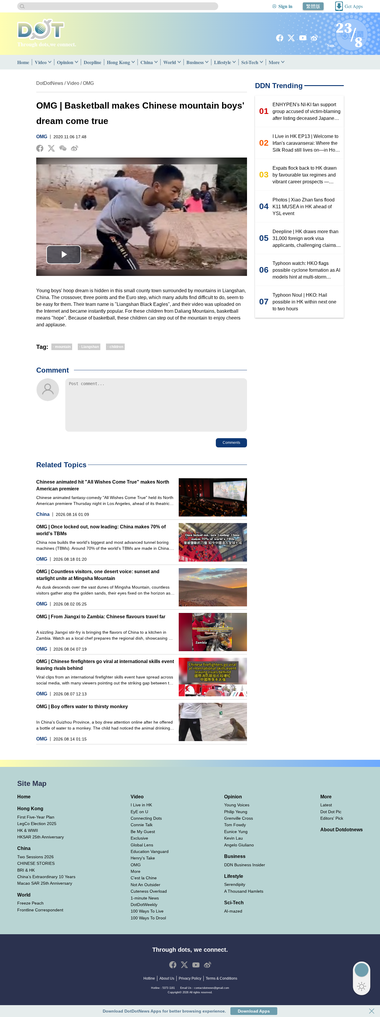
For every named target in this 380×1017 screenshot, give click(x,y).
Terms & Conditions (221, 978)
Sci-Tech (249, 62)
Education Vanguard (150, 851)
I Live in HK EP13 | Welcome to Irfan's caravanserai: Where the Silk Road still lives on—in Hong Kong (307, 143)
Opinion (65, 62)
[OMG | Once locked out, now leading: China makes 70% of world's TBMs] (213, 542)
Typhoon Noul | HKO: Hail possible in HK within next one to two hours (304, 302)
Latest (326, 805)
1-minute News (145, 898)
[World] (180, 62)
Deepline (92, 62)
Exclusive (139, 838)
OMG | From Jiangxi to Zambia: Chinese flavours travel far (100, 616)
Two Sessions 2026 (35, 856)
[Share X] (51, 148)
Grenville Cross (238, 818)
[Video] (51, 62)
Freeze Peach (30, 903)
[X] (291, 38)
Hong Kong (118, 62)
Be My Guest (143, 831)
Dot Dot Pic (330, 811)
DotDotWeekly (144, 904)
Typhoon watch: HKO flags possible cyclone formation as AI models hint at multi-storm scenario (306, 270)
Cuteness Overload (149, 891)
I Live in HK (141, 805)
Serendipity (234, 884)
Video (41, 62)
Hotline (149, 978)
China (146, 62)
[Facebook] (279, 38)
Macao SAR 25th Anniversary (44, 883)
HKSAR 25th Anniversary (40, 837)
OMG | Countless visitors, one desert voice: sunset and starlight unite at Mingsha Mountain (97, 575)
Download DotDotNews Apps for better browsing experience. (164, 1011)
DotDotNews (49, 83)
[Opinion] (78, 62)
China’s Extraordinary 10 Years (46, 876)
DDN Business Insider (244, 864)
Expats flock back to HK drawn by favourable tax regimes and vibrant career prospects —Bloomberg (305, 175)
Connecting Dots (146, 818)
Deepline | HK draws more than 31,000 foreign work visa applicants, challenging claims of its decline (307, 239)
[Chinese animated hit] (213, 497)
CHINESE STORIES (36, 863)
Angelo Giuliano (239, 845)
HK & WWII (27, 830)
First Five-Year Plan (35, 817)
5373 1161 (168, 987)
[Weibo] (314, 38)
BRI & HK (26, 870)
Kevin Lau (233, 838)
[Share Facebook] (39, 148)
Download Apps (254, 1011)
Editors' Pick (331, 818)
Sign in (285, 6)
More (274, 62)
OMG (88, 83)
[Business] (208, 62)
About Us (166, 978)
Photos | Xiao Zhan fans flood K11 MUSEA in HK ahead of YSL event (304, 206)
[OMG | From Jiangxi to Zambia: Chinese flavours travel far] (213, 632)
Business (195, 62)
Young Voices (236, 805)
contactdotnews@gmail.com (211, 987)
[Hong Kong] (134, 62)
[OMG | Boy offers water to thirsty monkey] (213, 722)
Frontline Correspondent (40, 910)
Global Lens (142, 845)
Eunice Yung (236, 831)
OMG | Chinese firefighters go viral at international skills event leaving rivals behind (105, 665)
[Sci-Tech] (263, 62)
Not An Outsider (145, 884)
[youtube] (302, 37)
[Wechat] (62, 148)
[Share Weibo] (74, 148)
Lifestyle (222, 62)
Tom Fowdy (235, 824)
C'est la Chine (144, 877)
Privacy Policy (190, 978)
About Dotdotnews (341, 829)
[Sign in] (274, 6)
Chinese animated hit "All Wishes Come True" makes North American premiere (102, 485)
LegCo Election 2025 (36, 823)
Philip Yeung (235, 811)
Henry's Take (143, 858)
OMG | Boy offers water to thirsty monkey (82, 706)
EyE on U (139, 811)
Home (23, 62)
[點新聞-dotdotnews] (40, 29)
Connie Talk (142, 824)
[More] (284, 62)
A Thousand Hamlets (243, 891)
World (169, 62)
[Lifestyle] (235, 62)
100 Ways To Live (147, 911)
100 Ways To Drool (148, 918)
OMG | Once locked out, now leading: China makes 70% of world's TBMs (101, 530)
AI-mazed (233, 911)
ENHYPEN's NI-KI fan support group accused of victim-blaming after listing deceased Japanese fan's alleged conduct (307, 112)
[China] (157, 62)
